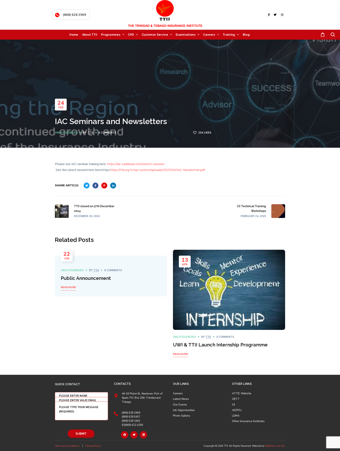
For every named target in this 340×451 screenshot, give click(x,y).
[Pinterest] (143, 435)
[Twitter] (134, 435)
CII (233, 404)
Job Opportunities (184, 410)
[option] (111, 276)
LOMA (235, 416)
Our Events (180, 404)
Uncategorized (66, 133)
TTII (90, 133)
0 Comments (107, 133)
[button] (322, 35)
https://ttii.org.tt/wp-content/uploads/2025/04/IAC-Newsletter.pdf (157, 170)
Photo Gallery (181, 416)
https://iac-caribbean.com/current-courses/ (135, 164)
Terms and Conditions (67, 445)
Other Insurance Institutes (248, 421)
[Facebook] (124, 435)
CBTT (235, 399)
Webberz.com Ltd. (275, 445)
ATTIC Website (241, 393)
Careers (178, 393)
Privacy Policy (93, 445)
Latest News (181, 399)
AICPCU (237, 410)
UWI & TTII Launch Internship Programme (220, 345)
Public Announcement (86, 278)
